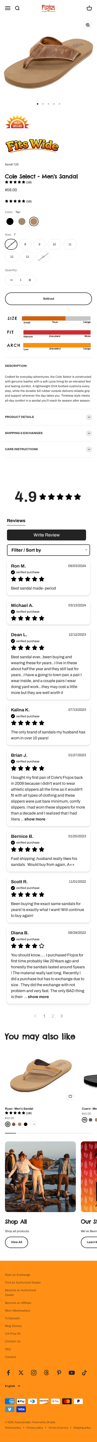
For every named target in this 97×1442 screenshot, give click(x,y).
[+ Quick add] (70, 1096)
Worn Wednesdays (17, 1310)
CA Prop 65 (13, 1333)
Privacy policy (34, 1427)
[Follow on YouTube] (71, 1372)
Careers (10, 1357)
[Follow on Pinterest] (59, 1372)
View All (16, 1242)
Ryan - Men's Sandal (19, 1108)
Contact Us (12, 1341)
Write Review (47, 535)
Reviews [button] (16, 520)
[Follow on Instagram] (33, 1372)
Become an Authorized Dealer (20, 1292)
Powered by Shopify (43, 1422)
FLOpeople (12, 1318)
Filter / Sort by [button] (26, 550)
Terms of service (58, 1427)
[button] (18, 182)
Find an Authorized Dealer (23, 1282)
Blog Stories (13, 1326)
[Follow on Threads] (46, 1372)
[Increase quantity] (30, 280)
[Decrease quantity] (11, 280)
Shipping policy (82, 1427)
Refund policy (13, 1427)
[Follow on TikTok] (84, 1372)
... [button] (32, 819)
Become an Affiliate (18, 1303)
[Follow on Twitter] (21, 1372)
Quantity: (11, 270)
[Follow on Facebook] (8, 1372)
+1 (34, 1124)
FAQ (8, 1349)
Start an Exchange (17, 1275)
